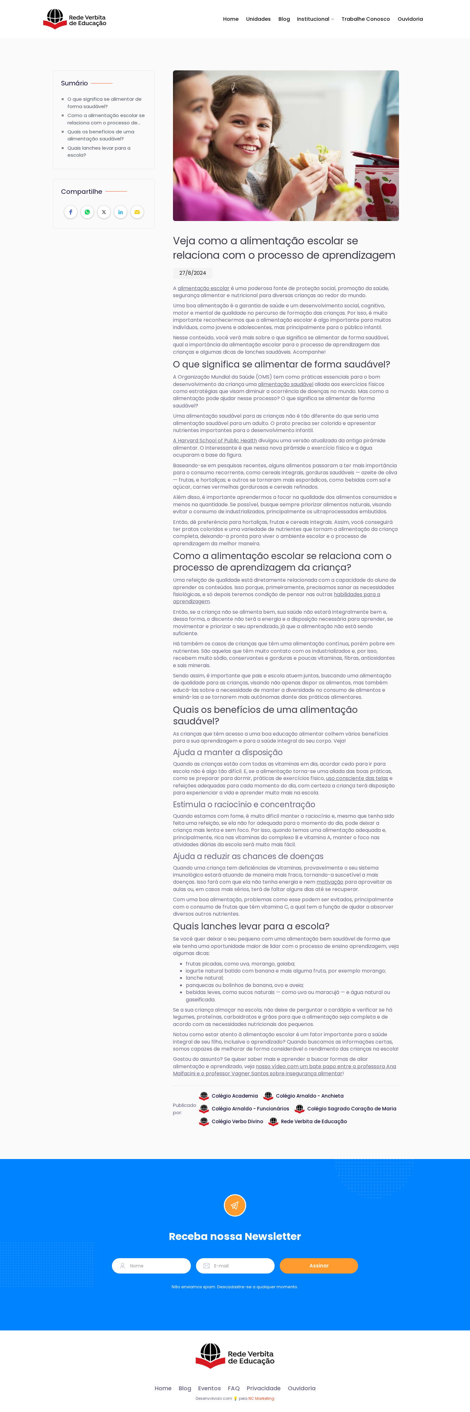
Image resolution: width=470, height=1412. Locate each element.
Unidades (258, 19)
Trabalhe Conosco (365, 19)
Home (231, 19)
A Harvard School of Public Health (215, 440)
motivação (330, 882)
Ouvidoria (410, 19)
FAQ (234, 1388)
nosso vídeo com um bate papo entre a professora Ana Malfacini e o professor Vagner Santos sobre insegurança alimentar (284, 1070)
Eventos (209, 1388)
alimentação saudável (285, 384)
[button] (316, 19)
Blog (284, 19)
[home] (74, 19)
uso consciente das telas (357, 778)
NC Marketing (261, 1398)
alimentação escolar (204, 288)
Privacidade (264, 1388)
